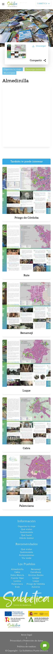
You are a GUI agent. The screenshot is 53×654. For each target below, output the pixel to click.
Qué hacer (26, 535)
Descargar (41, 46)
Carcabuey (35, 572)
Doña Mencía (17, 575)
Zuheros (36, 587)
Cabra (17, 572)
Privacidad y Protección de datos (26, 640)
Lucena (17, 581)
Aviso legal (26, 635)
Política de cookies (26, 646)
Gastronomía (26, 532)
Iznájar (35, 578)
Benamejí (36, 569)
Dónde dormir (26, 538)
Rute (17, 587)
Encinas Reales (35, 575)
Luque (36, 581)
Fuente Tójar (17, 578)
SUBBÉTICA (42, 3)
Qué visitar (26, 529)
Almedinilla (17, 569)
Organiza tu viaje (26, 526)
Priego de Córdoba (35, 584)
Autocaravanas (26, 555)
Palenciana (17, 584)
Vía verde (26, 558)
